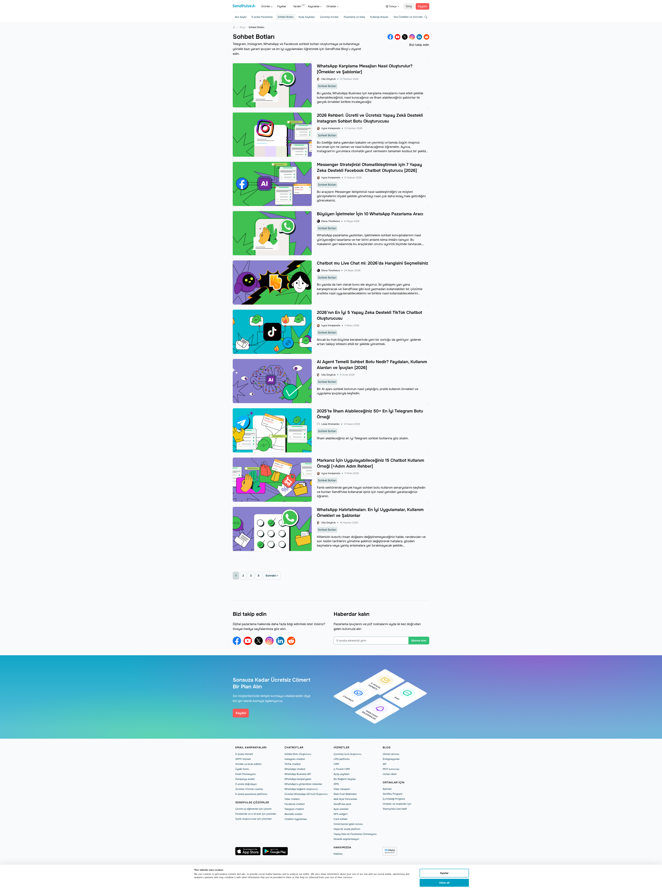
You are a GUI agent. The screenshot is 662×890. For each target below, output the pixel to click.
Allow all (444, 882)
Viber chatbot (292, 799)
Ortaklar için (393, 782)
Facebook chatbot (294, 804)
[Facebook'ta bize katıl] (390, 37)
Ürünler (265, 6)
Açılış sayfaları (341, 774)
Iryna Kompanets (330, 128)
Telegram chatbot (294, 809)
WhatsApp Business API (297, 774)
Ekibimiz (338, 853)
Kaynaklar (314, 6)
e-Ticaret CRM (342, 769)
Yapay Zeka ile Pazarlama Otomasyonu (355, 834)
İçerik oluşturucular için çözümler (253, 818)
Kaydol (422, 6)
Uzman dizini (390, 774)
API (385, 764)
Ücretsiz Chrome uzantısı (249, 789)
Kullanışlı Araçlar (379, 16)
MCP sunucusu (391, 769)
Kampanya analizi (245, 779)
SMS (336, 784)
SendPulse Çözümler (252, 802)
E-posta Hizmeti (244, 754)
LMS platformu (342, 759)
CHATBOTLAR (293, 747)
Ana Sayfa (240, 16)
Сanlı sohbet (340, 819)
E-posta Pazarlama (262, 16)
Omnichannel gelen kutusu (348, 824)
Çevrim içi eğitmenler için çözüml (253, 808)
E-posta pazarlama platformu (251, 794)
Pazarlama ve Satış (354, 16)
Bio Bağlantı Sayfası (345, 779)
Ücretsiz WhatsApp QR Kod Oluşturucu (306, 794)
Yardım (297, 6)
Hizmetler (341, 747)
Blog (387, 747)
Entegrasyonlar (391, 759)
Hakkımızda (342, 847)
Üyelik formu (242, 769)
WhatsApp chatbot (294, 769)
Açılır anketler (341, 809)
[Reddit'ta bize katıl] (426, 37)
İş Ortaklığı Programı (394, 798)
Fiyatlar (281, 6)
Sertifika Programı (392, 793)
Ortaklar (331, 6)
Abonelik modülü (293, 814)
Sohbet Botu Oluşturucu (297, 754)
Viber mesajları (342, 789)
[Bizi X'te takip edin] (405, 37)
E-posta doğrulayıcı (246, 784)
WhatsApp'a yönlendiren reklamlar (303, 784)
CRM (336, 764)
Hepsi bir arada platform (347, 829)
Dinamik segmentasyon (346, 839)
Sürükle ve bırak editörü (248, 764)
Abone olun (418, 640)
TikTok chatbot (292, 764)
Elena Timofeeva (330, 221)
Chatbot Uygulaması (295, 819)
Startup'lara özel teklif (395, 808)
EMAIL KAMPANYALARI (251, 747)
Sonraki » (271, 575)
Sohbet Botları (285, 16)
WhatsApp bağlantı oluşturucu (301, 789)
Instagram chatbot (294, 759)
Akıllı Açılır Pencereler (345, 799)
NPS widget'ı (341, 814)
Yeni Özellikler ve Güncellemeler (411, 16)
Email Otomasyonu (245, 774)
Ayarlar (444, 873)
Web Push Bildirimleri (345, 794)
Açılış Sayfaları (307, 16)
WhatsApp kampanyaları (297, 779)
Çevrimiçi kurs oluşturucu (348, 754)
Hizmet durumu (391, 754)
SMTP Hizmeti (243, 759)
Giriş (409, 6)
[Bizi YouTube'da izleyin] (397, 37)
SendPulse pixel (342, 804)
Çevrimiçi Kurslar (329, 16)
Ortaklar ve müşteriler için (397, 803)
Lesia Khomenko (330, 424)
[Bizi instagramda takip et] (412, 37)
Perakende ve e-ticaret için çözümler (255, 813)
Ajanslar (387, 788)
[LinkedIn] (419, 37)
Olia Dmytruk (328, 78)
